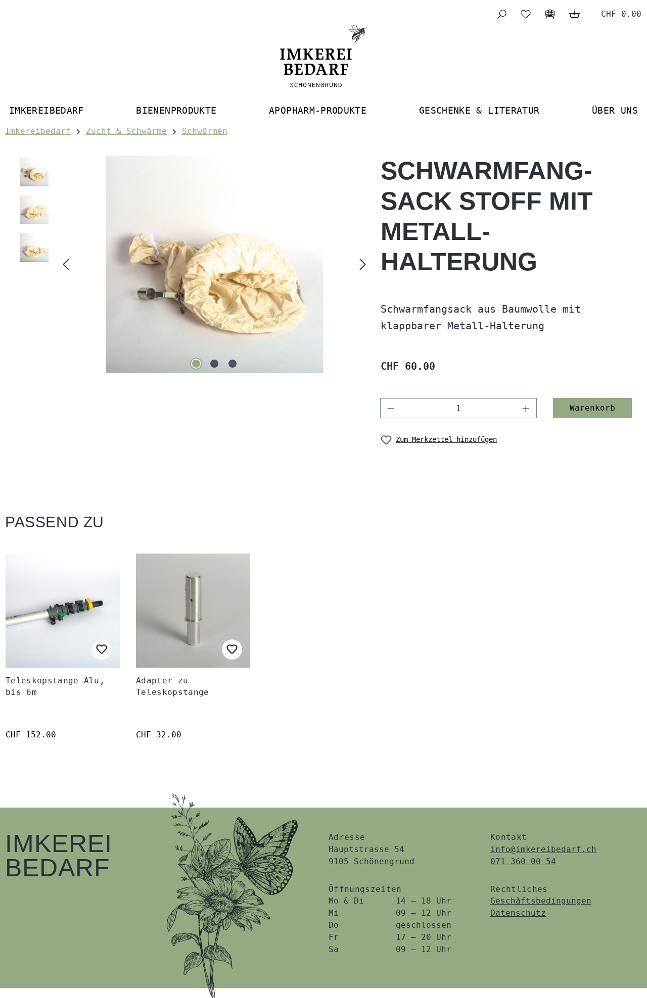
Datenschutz (518, 913)
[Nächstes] (363, 264)
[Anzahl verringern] (390, 408)
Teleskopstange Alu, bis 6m (55, 686)
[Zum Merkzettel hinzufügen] (101, 649)
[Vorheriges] (65, 264)
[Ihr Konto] (550, 14)
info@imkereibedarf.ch (543, 849)
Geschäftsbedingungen (540, 901)
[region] (193, 264)
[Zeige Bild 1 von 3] (196, 364)
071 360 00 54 (523, 861)
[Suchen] (501, 14)
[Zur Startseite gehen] (323, 56)
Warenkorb (592, 408)
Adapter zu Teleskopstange (172, 686)
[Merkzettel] (526, 14)
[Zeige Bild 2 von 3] (214, 364)
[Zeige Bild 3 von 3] (232, 364)
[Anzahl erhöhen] (526, 408)
